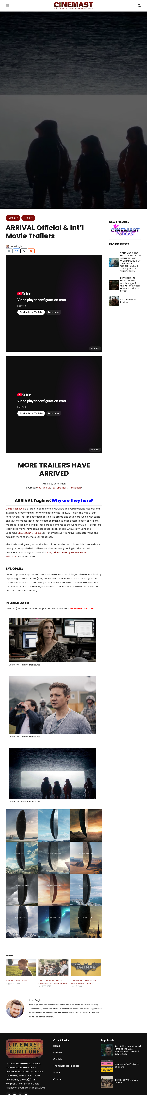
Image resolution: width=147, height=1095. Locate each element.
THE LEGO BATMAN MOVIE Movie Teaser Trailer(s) (83, 982)
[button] (139, 6)
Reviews (57, 1052)
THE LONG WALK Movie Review (126, 1081)
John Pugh (16, 246)
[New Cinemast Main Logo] (73, 5)
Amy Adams (54, 552)
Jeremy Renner (70, 552)
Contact (58, 1079)
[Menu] (7, 5)
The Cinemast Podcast (66, 1066)
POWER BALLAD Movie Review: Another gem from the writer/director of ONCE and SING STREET (130, 284)
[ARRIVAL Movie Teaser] (21, 967)
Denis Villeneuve (15, 508)
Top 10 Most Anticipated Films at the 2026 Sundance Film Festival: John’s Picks (128, 1050)
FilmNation (75, 487)
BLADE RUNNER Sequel (30, 533)
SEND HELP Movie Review (128, 301)
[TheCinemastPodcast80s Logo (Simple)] (125, 229)
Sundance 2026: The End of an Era (127, 1065)
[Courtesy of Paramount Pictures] (22, 825)
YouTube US (43, 487)
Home (56, 1046)
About (56, 1072)
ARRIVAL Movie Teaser (16, 980)
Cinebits (57, 1059)
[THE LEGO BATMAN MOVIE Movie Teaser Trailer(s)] (86, 967)
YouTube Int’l (58, 487)
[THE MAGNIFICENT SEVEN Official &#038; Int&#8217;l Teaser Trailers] (53, 967)
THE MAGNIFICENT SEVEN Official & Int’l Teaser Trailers (52, 982)
